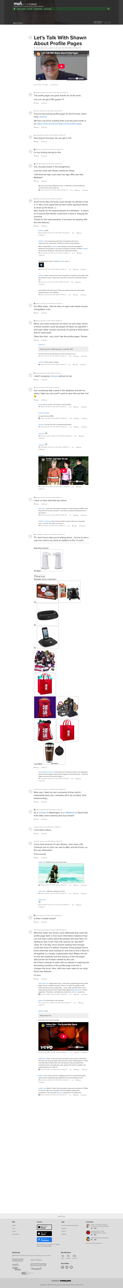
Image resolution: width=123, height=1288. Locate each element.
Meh (13, 1222)
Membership (16, 1252)
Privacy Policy (70, 1285)
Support (64, 1228)
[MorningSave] (38, 1264)
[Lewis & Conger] (38, 1259)
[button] (14, 9)
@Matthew (70, 812)
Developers (15, 1234)
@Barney (41, 1000)
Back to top (61, 1216)
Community (89, 1222)
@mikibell (46, 413)
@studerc (41, 424)
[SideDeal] (20, 1268)
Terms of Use (79, 1285)
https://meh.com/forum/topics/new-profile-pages (59, 123)
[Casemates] (29, 1273)
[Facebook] (62, 1267)
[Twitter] (71, 1267)
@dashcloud (42, 1088)
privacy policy (48, 1246)
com (26, 4)
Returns (64, 1231)
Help (63, 1222)
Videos (14, 1231)
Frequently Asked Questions (70, 1225)
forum (33, 4)
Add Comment (18, 23)
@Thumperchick (43, 983)
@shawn (43, 116)
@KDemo (41, 230)
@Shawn (74, 992)
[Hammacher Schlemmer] (20, 1259)
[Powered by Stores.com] (61, 1281)
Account (39, 1222)
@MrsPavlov (42, 1058)
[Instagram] (66, 1267)
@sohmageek (42, 772)
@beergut (41, 508)
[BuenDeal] (38, 1268)
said (57, 190)
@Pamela (41, 345)
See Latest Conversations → (94, 1243)
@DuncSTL (42, 862)
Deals (14, 1225)
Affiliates (64, 1234)
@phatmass (78, 990)
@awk (40, 404)
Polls (13, 1228)
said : (57, 93)
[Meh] (18, 3)
